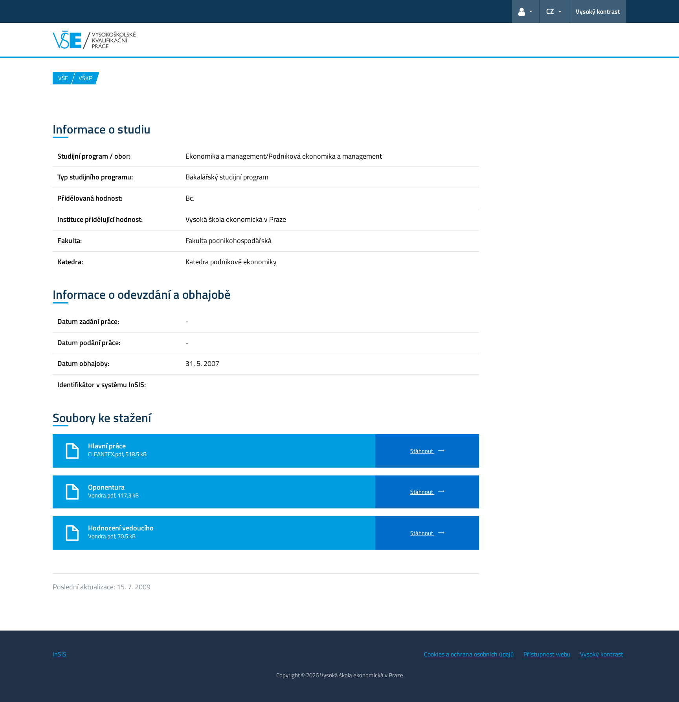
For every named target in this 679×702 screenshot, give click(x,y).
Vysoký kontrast (598, 11)
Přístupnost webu (547, 654)
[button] (526, 11)
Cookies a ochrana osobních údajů (469, 654)
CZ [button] (550, 11)
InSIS (59, 654)
